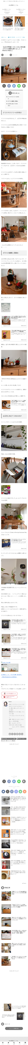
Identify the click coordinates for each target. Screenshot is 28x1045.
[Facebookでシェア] (9, 86)
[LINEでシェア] (19, 86)
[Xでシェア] (4, 86)
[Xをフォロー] (12, 734)
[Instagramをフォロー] (17, 734)
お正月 (4, 740)
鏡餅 (14, 740)
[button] (24, 86)
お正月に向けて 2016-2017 (13, 104)
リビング (9, 740)
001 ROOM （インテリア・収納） (9, 738)
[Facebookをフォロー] (15, 734)
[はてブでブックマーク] (14, 86)
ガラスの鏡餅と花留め (13, 101)
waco (10, 701)
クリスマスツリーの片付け (13, 97)
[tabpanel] (7, 23)
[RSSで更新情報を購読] (22, 734)
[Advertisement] (14, 759)
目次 (13, 93)
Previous (1, 23)
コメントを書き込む (14, 1028)
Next (27, 23)
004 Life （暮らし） (22, 738)
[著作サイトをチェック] (10, 734)
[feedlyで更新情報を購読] (20, 734)
